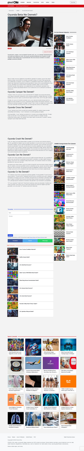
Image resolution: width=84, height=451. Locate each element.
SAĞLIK (47, 2)
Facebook (15, 240)
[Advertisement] (30, 68)
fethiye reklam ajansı (12, 446)
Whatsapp (45, 240)
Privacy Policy (32, 237)
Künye (9, 437)
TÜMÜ (52, 2)
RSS (35, 437)
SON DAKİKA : (11, 6)
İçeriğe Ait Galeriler (48, 51)
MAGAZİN (29, 2)
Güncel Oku (11, 10)
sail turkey (20, 446)
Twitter (30, 240)
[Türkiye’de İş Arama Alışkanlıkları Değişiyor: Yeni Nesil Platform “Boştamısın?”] (33, 347)
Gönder (10, 235)
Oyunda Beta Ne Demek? (27, 10)
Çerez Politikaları (21, 437)
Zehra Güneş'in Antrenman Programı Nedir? (26, 6)
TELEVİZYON (36, 2)
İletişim (13, 437)
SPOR (42, 2)
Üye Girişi (73, 2)
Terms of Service (40, 237)
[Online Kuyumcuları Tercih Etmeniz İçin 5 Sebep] (16, 365)
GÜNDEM (22, 2)
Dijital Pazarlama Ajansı (69, 437)
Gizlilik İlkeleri (29, 437)
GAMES (17, 10)
